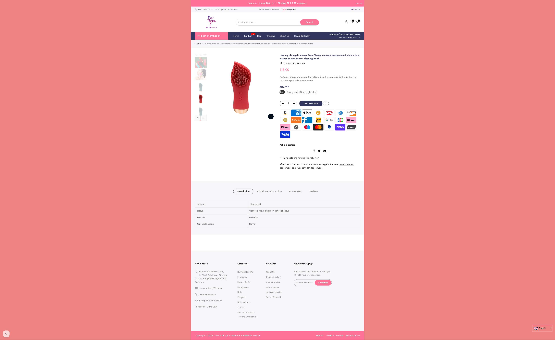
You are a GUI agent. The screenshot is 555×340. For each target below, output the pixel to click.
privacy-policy (273, 282)
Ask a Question (288, 144)
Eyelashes (242, 277)
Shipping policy (273, 277)
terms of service (274, 292)
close (359, 3)
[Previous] (213, 87)
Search (309, 22)
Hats (239, 292)
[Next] (270, 87)
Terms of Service (334, 335)
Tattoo (240, 307)
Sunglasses (243, 287)
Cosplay (241, 297)
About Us (284, 36)
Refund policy (353, 335)
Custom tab (295, 191)
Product (249, 35)
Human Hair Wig (245, 271)
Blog (259, 36)
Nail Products (243, 302)
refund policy (272, 287)
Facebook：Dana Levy (206, 306)
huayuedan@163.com (227, 9)
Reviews (314, 191)
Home (236, 36)
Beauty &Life (243, 282)
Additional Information (269, 191)
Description (243, 191)
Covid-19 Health (302, 36)
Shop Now (291, 9)
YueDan (257, 335)
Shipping (271, 36)
